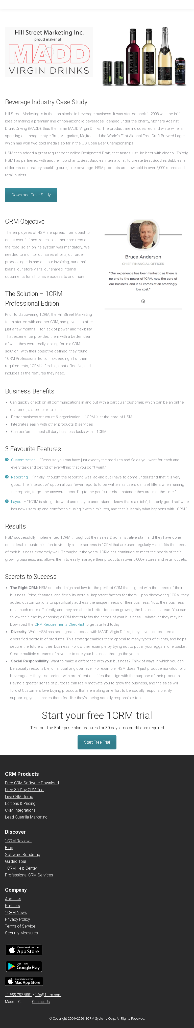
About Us (13, 898)
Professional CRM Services (29, 875)
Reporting (19, 477)
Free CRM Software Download (32, 783)
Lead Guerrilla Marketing (26, 817)
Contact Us (41, 1002)
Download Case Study (31, 195)
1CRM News (16, 912)
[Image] (145, 264)
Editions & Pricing (20, 803)
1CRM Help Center (21, 868)
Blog (9, 847)
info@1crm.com (48, 995)
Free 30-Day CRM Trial (24, 789)
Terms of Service (20, 926)
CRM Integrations (20, 810)
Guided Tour (15, 861)
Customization (24, 460)
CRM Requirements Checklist (59, 624)
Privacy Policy (17, 919)
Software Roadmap (22, 854)
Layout (16, 501)
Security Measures (21, 933)
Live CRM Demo (19, 796)
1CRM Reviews (18, 840)
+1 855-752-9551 (18, 995)
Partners (12, 905)
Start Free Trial (97, 742)
